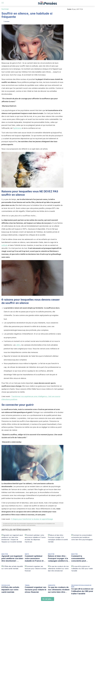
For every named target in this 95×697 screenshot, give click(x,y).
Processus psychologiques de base (81, 586)
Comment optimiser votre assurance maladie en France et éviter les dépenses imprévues (34, 558)
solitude (4, 245)
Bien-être (4, 554)
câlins (18, 345)
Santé (27, 554)
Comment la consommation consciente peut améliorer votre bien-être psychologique (80, 558)
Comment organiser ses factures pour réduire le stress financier (35, 589)
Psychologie (5, 9)
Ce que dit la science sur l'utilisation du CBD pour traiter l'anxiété (82, 591)
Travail (27, 585)
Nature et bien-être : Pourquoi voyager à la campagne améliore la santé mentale (58, 558)
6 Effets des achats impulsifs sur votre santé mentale (10, 589)
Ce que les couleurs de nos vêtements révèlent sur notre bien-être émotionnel (58, 589)
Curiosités (51, 585)
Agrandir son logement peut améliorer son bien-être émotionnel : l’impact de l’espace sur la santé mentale (12, 558)
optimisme (17, 128)
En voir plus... (48, 599)
